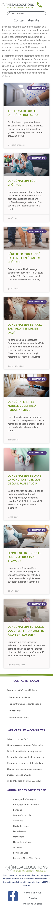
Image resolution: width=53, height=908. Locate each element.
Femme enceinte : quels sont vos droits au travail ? (24, 557)
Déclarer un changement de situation (25, 763)
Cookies (33, 898)
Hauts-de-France (21, 826)
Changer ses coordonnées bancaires (24, 769)
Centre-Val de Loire (22, 815)
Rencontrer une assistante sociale (25, 704)
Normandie (18, 837)
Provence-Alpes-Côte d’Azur (26, 858)
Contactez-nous (32, 893)
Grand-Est (18, 821)
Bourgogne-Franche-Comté (26, 805)
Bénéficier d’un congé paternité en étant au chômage (24, 258)
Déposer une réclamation (19, 775)
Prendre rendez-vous (19, 718)
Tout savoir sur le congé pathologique (23, 113)
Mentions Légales (32, 904)
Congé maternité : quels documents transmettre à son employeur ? (26, 631)
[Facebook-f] (13, 896)
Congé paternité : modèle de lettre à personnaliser (22, 406)
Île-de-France (19, 831)
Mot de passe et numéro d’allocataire (25, 745)
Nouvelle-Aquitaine (22, 842)
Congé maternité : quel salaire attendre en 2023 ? (25, 328)
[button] (48, 5)
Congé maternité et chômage (22, 183)
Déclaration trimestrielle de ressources (25, 757)
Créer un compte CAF (17, 739)
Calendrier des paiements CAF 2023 (24, 781)
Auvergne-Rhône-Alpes (24, 799)
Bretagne (17, 810)
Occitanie (17, 847)
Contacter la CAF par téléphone (22, 690)
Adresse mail (15, 711)
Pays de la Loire (20, 853)
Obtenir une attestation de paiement (24, 751)
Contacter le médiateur (20, 697)
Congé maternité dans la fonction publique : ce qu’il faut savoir (25, 479)
